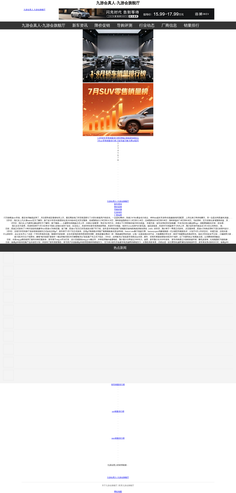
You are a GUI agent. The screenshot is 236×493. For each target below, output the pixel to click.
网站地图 (118, 491)
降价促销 (102, 25)
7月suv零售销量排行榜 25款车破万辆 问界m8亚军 (118, 141)
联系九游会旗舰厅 (126, 485)
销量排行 (191, 25)
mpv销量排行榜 (118, 438)
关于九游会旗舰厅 (109, 485)
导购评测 (124, 25)
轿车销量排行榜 (118, 384)
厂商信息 (169, 25)
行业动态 (147, 25)
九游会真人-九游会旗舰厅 (34, 10)
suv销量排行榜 (118, 411)
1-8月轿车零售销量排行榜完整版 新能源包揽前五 (118, 138)
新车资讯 (80, 25)
